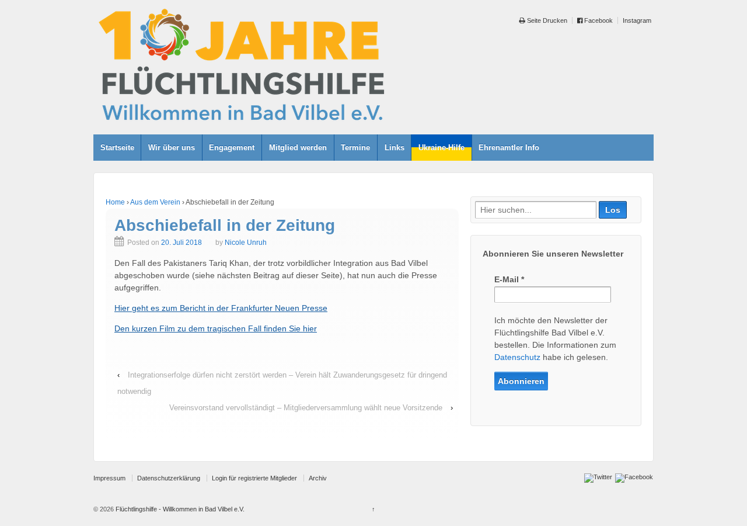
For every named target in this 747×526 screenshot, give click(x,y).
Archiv (318, 478)
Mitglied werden (298, 147)
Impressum (109, 478)
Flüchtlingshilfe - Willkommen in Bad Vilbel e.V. (179, 509)
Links (394, 147)
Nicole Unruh (246, 242)
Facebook (597, 20)
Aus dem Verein (155, 202)
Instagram (637, 20)
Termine (355, 147)
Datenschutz (517, 357)
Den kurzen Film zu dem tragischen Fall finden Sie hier (215, 328)
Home (115, 202)
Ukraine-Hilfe (441, 147)
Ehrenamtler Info (509, 147)
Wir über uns (171, 147)
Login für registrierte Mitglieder (254, 478)
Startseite (117, 147)
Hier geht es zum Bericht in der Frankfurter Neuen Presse (220, 308)
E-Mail (509, 279)
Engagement (231, 147)
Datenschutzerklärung (168, 478)
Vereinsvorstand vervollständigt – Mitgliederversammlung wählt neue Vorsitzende (305, 407)
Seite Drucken (546, 20)
